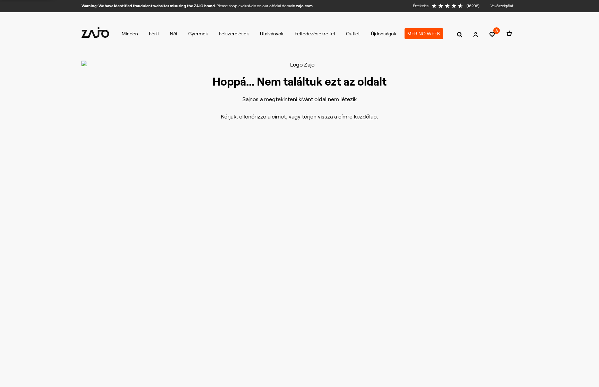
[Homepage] (95, 32)
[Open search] (459, 34)
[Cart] (509, 34)
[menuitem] (130, 33)
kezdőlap (365, 117)
